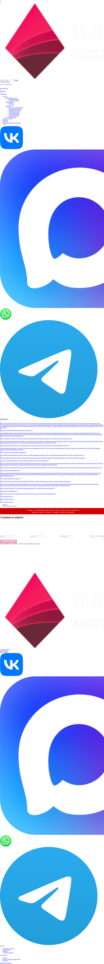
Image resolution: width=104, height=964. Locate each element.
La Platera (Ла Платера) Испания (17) (27, 460)
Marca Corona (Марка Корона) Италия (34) (61, 463)
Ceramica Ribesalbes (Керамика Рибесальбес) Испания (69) (55, 433)
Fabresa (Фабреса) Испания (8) (8, 445)
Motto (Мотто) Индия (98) (50, 464)
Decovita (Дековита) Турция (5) (8, 438)
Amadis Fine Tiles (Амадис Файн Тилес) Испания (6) (82, 423)
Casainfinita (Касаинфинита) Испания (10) (11, 433)
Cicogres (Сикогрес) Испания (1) (36, 434)
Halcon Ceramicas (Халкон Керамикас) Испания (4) (13, 452)
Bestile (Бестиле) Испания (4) (25, 430)
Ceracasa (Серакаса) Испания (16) (30, 433)
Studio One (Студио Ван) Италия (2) (61, 485)
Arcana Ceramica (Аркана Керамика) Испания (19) (66, 425)
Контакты (5, 120)
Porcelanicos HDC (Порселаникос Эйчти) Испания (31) (27, 474)
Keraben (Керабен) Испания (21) (8, 458)
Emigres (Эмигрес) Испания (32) (66, 441)
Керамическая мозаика (15, 110)
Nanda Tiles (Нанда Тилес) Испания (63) (10, 467)
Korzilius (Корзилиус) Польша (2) (76, 458)
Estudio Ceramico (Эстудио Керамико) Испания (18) (21, 442)
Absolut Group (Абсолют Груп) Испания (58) (30, 423)
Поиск (16, 80)
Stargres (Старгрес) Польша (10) (20, 485)
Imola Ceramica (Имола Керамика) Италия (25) (12, 455)
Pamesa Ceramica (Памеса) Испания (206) (10, 473)
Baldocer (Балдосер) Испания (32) (8, 430)
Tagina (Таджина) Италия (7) (7, 488)
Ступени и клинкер (11, 117)
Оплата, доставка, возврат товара (11, 959)
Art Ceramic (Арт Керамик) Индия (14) (12, 426)
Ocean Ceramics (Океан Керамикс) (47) (10, 470)
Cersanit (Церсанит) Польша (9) (20, 434)
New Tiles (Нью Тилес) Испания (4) (57, 467)
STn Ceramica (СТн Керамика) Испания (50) (39, 485)
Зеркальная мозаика (14, 113)
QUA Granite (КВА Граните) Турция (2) (10, 478)
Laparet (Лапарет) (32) (43, 460)
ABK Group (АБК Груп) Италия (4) (9, 423)
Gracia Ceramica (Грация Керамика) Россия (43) (58, 448)
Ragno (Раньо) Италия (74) (7, 481)
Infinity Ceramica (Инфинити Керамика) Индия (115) (37, 455)
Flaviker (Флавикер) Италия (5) (61, 445)
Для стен (11, 103)
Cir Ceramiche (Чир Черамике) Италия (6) (80, 434)
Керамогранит (9, 102)
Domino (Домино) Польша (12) (45, 438)
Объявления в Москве (5, 963)
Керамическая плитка (11, 98)
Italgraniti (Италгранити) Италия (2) (60, 455)
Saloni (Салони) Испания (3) (7, 484)
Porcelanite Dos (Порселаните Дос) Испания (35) (54, 474)
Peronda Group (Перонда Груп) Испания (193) (75, 473)
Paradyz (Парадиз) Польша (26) (55, 473)
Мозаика (8, 106)
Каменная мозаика (14, 116)
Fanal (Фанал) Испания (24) (23, 445)
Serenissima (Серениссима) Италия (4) (62, 484)
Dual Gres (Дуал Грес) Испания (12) (63, 438)
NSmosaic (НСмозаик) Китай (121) (93, 467)
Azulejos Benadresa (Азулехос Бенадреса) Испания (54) (66, 426)
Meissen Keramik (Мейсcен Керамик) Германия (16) (85, 463)
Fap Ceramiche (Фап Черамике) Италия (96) (42, 445)
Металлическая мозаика (15, 109)
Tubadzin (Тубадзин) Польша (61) (46, 488)
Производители (4, 419)
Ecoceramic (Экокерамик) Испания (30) (10, 441)
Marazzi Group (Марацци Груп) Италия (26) (38, 463)
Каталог (5, 96)
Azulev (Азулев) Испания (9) (88, 426)
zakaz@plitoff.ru (4, 88)
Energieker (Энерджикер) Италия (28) (85, 441)
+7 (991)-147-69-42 (5, 82)
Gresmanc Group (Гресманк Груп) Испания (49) (83, 448)
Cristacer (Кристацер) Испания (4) (14, 436)
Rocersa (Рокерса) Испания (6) (62, 481)
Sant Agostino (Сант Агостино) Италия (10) (41, 484)
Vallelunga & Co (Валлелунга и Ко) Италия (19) (12, 493)
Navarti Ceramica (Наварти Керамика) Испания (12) (34, 467)
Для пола (11, 105)
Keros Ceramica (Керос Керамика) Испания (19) (56, 458)
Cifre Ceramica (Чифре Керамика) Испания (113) (57, 434)
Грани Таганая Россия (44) (7, 499)
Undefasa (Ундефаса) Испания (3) (8, 491)
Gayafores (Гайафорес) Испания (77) (9, 448)
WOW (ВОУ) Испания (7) (6, 496)
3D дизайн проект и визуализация (12, 122)
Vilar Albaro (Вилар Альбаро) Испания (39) (36, 493)
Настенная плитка (14, 99)
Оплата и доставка (8, 118)
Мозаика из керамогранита (16, 107)
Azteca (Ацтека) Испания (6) (44, 426)
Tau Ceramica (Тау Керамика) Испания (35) (26, 488)
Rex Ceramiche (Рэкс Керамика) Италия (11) (43, 481)
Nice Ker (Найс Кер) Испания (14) (75, 467)
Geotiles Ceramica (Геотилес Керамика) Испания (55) (32, 448)
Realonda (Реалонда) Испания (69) (23, 481)
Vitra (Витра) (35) (51, 493)
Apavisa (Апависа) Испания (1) (21, 425)
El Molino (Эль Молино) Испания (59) (48, 441)
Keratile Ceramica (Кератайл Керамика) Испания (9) (30, 458)
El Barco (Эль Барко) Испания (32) (29, 441)
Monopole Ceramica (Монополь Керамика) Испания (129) (28, 464)
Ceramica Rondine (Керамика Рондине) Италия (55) (83, 433)
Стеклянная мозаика (14, 114)
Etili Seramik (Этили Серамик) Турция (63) (45, 442)
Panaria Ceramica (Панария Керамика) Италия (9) (34, 473)
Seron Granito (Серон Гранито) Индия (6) (83, 484)
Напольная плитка (14, 100)
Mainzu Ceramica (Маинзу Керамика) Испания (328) (13, 463)
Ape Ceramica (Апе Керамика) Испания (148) (41, 425)
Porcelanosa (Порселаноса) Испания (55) (77, 474)
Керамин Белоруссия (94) (6, 502)
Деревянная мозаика (14, 111)
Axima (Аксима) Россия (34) (29, 426)
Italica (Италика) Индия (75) (77, 455)
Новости (5, 121)
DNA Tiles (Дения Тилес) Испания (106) (26, 438)
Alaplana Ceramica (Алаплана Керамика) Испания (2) (55, 423)
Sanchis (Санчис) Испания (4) (22, 484)
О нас (4, 124)
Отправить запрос (8, 541)
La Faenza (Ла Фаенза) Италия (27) (9, 460)
